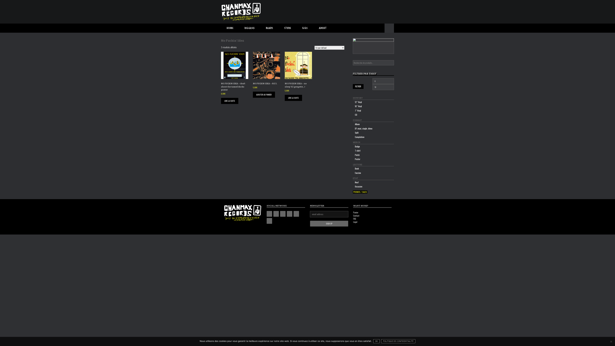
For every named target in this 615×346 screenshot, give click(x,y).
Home (230, 28)
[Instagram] (283, 214)
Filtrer (358, 86)
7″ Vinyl (358, 110)
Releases (250, 28)
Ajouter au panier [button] (264, 94)
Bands (269, 28)
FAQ (354, 218)
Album (357, 124)
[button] (389, 28)
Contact (356, 215)
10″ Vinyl (358, 106)
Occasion (358, 186)
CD (356, 114)
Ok (376, 341)
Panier (355, 212)
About (323, 28)
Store (287, 28)
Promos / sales (360, 192)
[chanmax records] (241, 11)
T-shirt (358, 150)
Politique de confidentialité (398, 341)
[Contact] (296, 214)
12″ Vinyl (358, 102)
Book (357, 168)
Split (357, 132)
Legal (355, 221)
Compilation (359, 137)
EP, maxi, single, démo (363, 128)
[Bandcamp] (269, 214)
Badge (357, 146)
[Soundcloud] (269, 221)
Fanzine (358, 172)
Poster (357, 159)
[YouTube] (289, 214)
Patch (357, 155)
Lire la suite (229, 100)
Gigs (305, 28)
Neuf (357, 182)
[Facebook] (276, 214)
